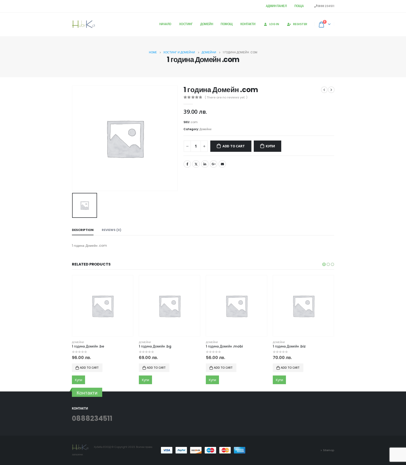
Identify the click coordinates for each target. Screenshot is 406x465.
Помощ (227, 24)
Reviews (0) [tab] (111, 230)
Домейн (206, 24)
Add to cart (234, 146)
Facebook (187, 164)
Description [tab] (83, 230)
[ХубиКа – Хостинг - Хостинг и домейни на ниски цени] (83, 24)
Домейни (205, 129)
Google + (213, 164)
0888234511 (92, 418)
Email (222, 164)
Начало (165, 24)
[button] (324, 264)
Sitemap (328, 450)
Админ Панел (276, 6)
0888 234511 (325, 6)
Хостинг (186, 24)
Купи (270, 146)
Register (300, 24)
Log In (274, 24)
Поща (299, 6)
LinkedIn (205, 164)
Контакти (247, 24)
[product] (102, 305)
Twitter (196, 164)
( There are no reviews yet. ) (226, 97)
